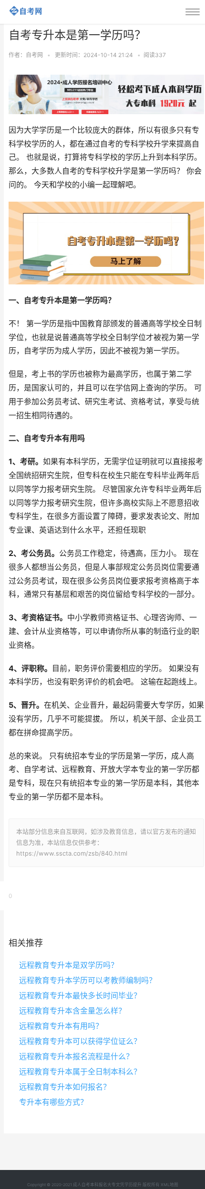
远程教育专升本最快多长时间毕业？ (80, 995)
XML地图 (169, 1184)
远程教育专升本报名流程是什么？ (76, 1056)
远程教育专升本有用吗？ (61, 1026)
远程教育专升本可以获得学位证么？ (80, 1041)
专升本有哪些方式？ (53, 1102)
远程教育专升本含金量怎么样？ (72, 1010)
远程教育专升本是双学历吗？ (68, 965)
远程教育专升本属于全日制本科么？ (80, 1071)
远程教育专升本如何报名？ (65, 1087)
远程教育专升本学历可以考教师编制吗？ (87, 980)
